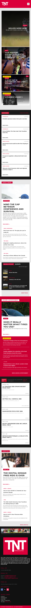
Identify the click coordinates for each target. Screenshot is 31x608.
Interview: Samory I (14, 97)
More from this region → (23, 266)
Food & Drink (7, 349)
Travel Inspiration (8, 228)
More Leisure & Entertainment (20, 373)
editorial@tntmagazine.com (11, 578)
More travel (24, 293)
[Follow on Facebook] (2, 589)
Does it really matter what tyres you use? (15, 324)
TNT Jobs (3, 601)
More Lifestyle (24, 524)
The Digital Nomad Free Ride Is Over (14, 474)
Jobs (5, 499)
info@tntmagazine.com (10, 575)
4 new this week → (25, 112)
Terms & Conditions (5, 600)
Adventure (6, 200)
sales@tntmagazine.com (10, 577)
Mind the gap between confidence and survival (13, 208)
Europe (25, 25)
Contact (3, 596)
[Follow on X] (5, 589)
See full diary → (25, 380)
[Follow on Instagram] (8, 589)
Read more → (6, 224)
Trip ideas (6, 240)
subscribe (3, 599)
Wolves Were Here (17, 28)
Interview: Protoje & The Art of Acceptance (15, 340)
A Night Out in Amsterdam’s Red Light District (15, 81)
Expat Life (6, 469)
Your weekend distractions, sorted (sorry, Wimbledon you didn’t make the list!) (15, 55)
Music (6, 50)
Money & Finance (7, 488)
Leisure (7, 78)
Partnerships (4, 598)
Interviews (7, 95)
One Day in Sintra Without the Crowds (14, 255)
